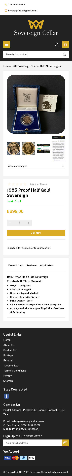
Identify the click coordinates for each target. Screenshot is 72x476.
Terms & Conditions (14, 370)
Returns (7, 360)
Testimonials (10, 365)
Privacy (7, 375)
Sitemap (8, 380)
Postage (8, 355)
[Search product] (64, 54)
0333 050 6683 (16, 4)
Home (7, 339)
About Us (8, 345)
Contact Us (9, 350)
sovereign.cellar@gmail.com (22, 10)
